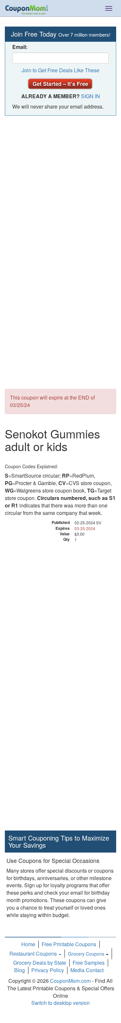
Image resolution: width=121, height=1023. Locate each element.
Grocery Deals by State (39, 962)
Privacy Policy (47, 970)
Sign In (90, 96)
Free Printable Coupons (69, 944)
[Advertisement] (60, 183)
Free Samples (89, 962)
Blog (19, 970)
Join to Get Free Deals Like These (60, 70)
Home (28, 944)
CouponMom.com (70, 980)
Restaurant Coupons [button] (33, 953)
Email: (19, 47)
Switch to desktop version (60, 1002)
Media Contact (87, 970)
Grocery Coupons (86, 953)
